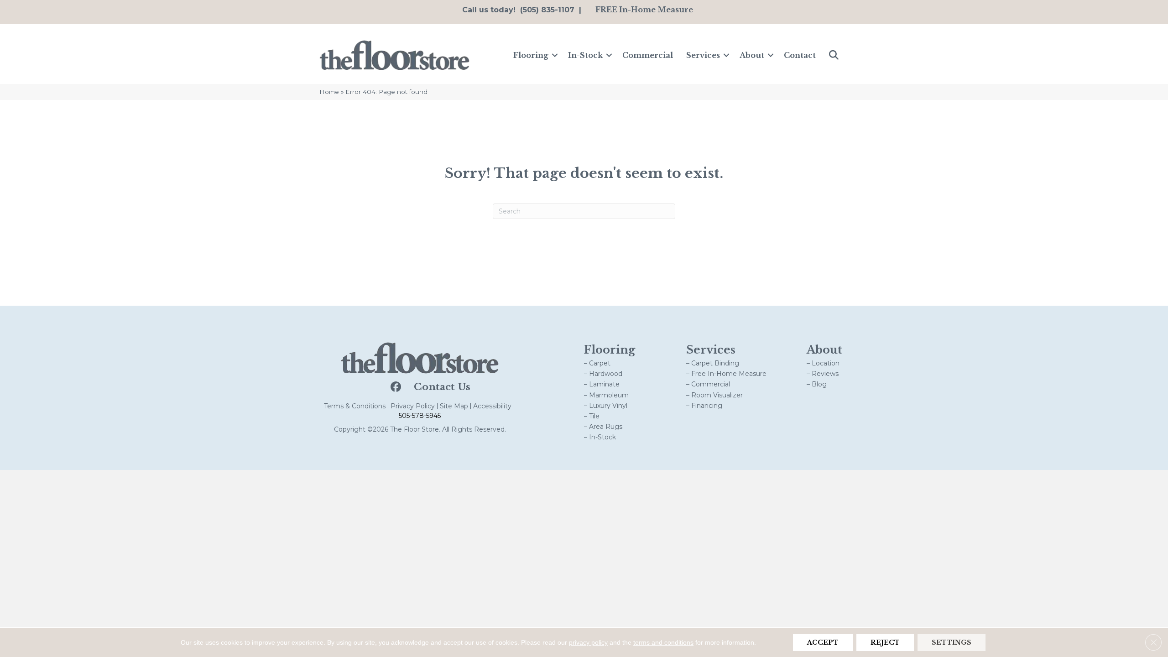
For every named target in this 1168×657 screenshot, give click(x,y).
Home (329, 91)
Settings (951, 642)
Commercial (647, 55)
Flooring (530, 55)
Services (703, 55)
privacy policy (588, 642)
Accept (823, 642)
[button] (554, 55)
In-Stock (585, 55)
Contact (800, 55)
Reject (885, 642)
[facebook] (395, 387)
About (752, 55)
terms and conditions (663, 642)
